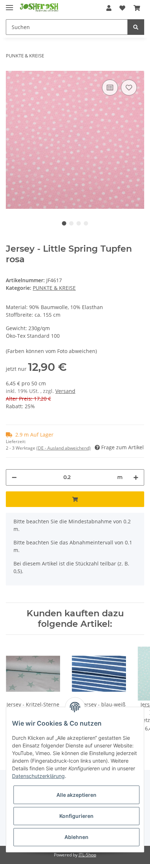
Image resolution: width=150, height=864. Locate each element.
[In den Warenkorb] (75, 499)
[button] (108, 8)
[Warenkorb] (137, 8)
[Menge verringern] (14, 477)
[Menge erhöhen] (136, 477)
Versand (65, 391)
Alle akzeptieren (76, 795)
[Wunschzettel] (122, 8)
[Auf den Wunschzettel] (129, 88)
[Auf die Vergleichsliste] (110, 88)
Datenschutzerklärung (38, 776)
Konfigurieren (76, 816)
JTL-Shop (87, 855)
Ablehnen (76, 837)
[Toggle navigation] (9, 4)
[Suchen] (135, 27)
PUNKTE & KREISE (54, 287)
